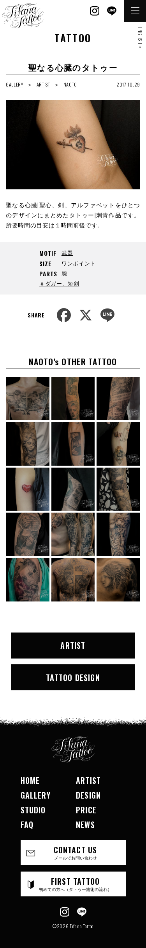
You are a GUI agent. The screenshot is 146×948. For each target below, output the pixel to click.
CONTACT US (75, 852)
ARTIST (43, 84)
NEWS (85, 824)
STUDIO (33, 810)
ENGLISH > (140, 37)
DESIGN (88, 795)
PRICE (86, 810)
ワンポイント (79, 263)
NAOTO (70, 84)
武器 (67, 252)
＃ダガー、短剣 (59, 283)
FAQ (27, 824)
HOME (30, 780)
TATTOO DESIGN (73, 677)
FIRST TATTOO (75, 883)
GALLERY (14, 84)
